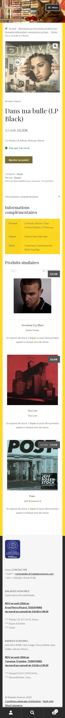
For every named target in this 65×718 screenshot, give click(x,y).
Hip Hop (42, 236)
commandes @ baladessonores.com (34, 573)
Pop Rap (35, 249)
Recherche (32, 712)
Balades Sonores (14, 10)
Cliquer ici (33, 337)
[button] (55, 45)
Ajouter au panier (19, 159)
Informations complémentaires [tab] (21, 196)
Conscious (30, 245)
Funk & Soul (30, 236)
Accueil (12, 28)
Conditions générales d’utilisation (23, 701)
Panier (50, 710)
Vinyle (54, 32)
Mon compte (11, 712)
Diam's (17, 177)
